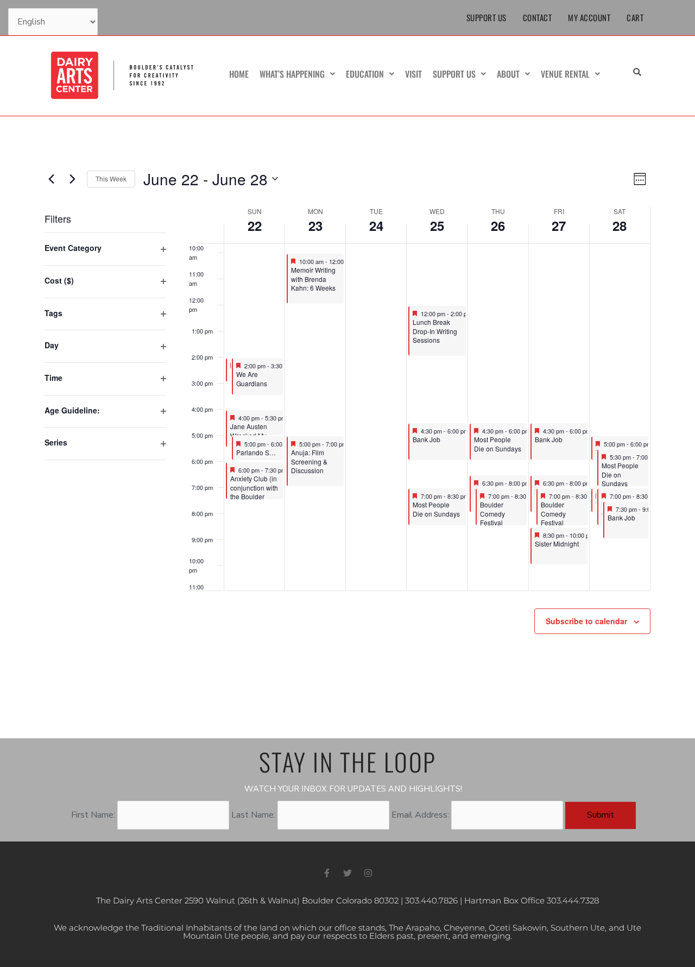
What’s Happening (292, 73)
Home (239, 73)
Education (365, 73)
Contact (537, 17)
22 (255, 225)
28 (619, 225)
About (508, 73)
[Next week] (72, 178)
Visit (413, 73)
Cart (635, 17)
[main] (347, 427)
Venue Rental (565, 73)
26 (498, 225)
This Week (111, 178)
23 (315, 225)
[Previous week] (51, 178)
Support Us (486, 17)
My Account (589, 17)
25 (437, 225)
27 (559, 225)
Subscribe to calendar (586, 621)
